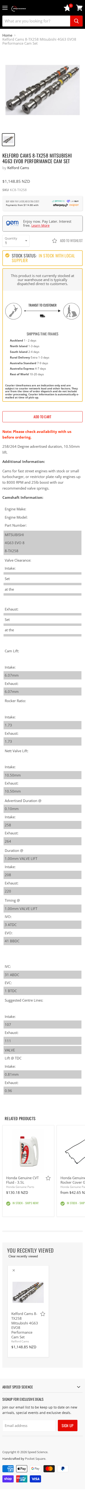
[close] (13, 1270)
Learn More (40, 225)
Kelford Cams (18, 167)
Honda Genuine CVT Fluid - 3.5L (22, 1180)
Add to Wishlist (71, 240)
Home (7, 35)
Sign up (68, 1425)
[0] (67, 10)
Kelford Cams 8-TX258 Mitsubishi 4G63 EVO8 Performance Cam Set (24, 1325)
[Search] (76, 21)
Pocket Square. (35, 1458)
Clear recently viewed (23, 1256)
